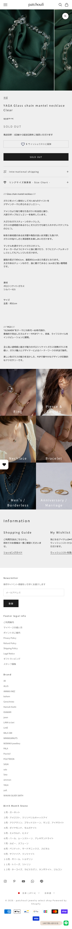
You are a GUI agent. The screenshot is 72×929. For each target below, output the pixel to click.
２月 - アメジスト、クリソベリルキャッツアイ (25, 817)
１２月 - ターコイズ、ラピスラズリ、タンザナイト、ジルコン (32, 869)
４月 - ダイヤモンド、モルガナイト (20, 827)
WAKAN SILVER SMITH (13, 795)
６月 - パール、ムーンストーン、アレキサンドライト (28, 838)
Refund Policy (9, 643)
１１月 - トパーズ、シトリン (17, 864)
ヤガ (5, 97)
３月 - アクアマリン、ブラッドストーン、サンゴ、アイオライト (33, 822)
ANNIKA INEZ (9, 691)
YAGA (5, 784)
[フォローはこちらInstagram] (5, 881)
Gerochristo (8, 701)
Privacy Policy (9, 637)
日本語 (48, 893)
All (4, 680)
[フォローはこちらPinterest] (14, 881)
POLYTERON (8, 758)
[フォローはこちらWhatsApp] (32, 881)
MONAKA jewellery (11, 743)
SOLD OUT (36, 156)
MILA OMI (7, 732)
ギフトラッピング (11, 658)
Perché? (7, 753)
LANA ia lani (8, 722)
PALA (5, 748)
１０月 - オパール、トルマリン (18, 858)
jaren (5, 717)
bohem (6, 696)
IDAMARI (7, 711)
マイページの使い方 (12, 627)
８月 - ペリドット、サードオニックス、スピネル (26, 848)
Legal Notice (9, 653)
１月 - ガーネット (11, 812)
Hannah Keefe (9, 706)
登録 (11, 603)
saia (5, 769)
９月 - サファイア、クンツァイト (19, 853)
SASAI (6, 764)
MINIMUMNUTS (10, 738)
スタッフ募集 (9, 663)
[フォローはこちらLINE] (41, 881)
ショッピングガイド (12, 552)
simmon (7, 779)
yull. (5, 790)
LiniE (5, 727)
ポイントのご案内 (11, 632)
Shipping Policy (10, 648)
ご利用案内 (8, 622)
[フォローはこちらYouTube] (23, 881)
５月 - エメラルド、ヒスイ (15, 832)
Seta (5, 774)
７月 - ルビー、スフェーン (15, 843)
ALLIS (5, 685)
